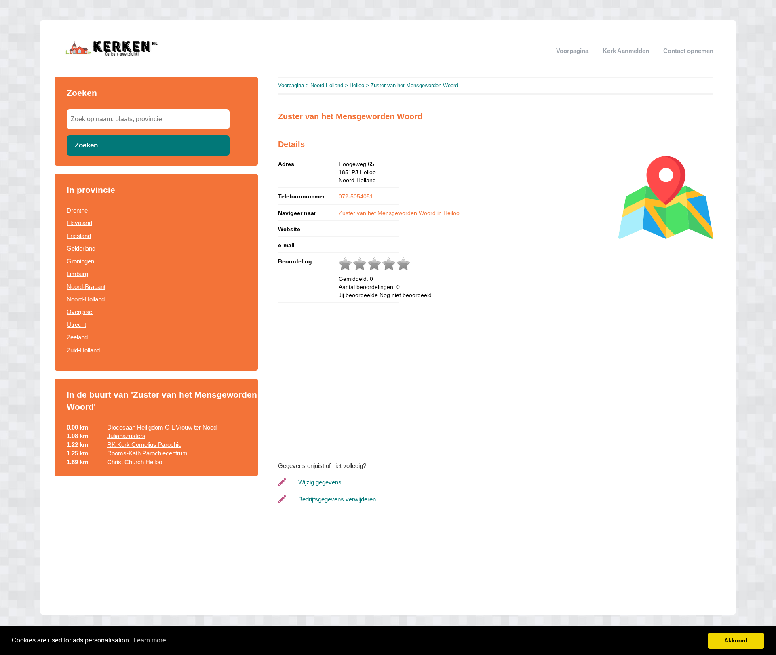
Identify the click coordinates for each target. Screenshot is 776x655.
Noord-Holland (86, 299)
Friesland (79, 235)
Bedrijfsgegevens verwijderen (337, 499)
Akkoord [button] (736, 640)
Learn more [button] (149, 640)
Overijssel (80, 311)
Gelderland (81, 248)
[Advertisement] (156, 550)
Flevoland (79, 222)
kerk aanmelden (626, 50)
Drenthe (77, 210)
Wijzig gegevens (320, 482)
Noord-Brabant (86, 286)
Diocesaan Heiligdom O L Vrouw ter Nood (162, 427)
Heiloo (357, 85)
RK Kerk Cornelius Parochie (144, 444)
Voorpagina (572, 50)
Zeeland (77, 337)
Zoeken (86, 145)
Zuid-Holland (83, 350)
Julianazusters (126, 435)
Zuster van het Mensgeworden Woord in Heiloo (399, 213)
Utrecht (76, 324)
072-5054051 (356, 196)
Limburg (77, 273)
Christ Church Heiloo (134, 462)
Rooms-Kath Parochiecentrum (147, 453)
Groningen (80, 261)
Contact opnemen (688, 50)
